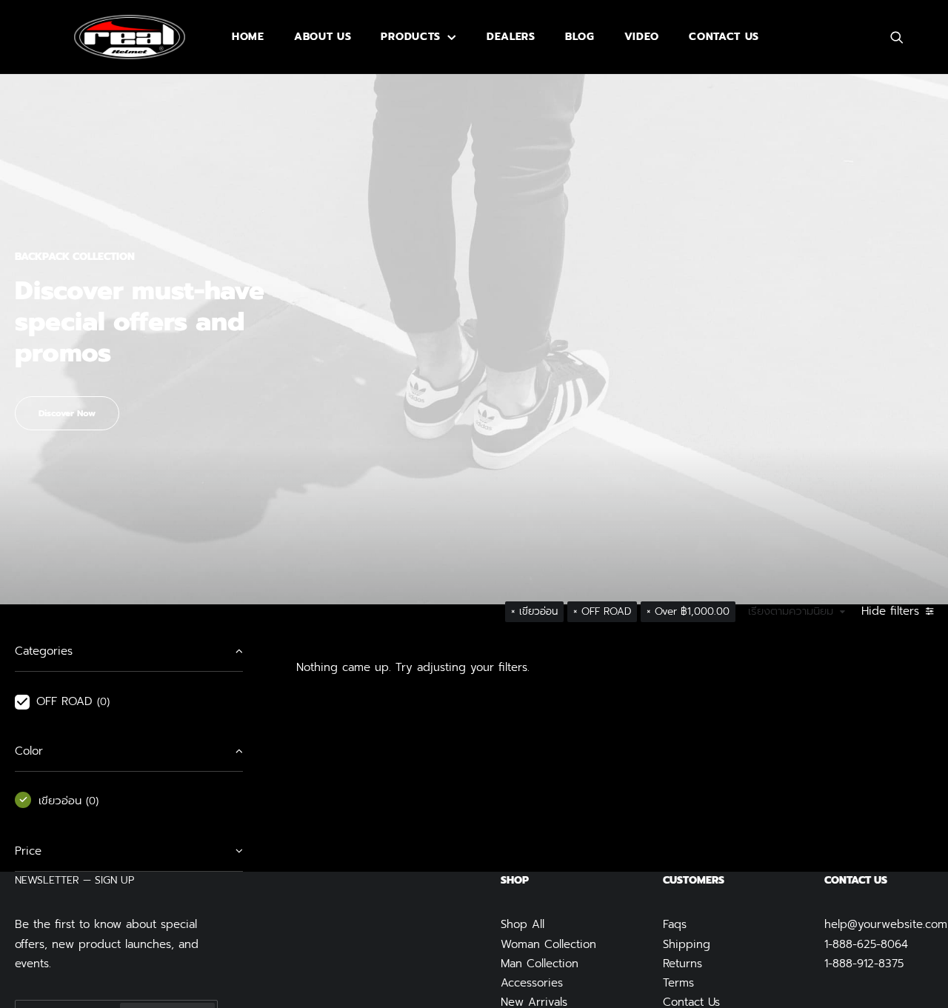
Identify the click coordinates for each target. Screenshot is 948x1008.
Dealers (511, 36)
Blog (580, 36)
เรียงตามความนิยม (790, 611)
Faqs (675, 924)
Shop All (522, 924)
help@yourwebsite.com (885, 924)
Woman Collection (548, 944)
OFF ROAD (606, 611)
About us (323, 36)
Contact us (724, 36)
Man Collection (539, 963)
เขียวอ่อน (538, 611)
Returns (682, 963)
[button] (903, 37)
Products (411, 36)
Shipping (686, 944)
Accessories (532, 983)
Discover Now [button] (67, 413)
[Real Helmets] (129, 37)
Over (692, 611)
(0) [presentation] (103, 702)
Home (248, 36)
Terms (678, 983)
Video (642, 36)
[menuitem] (248, 37)
